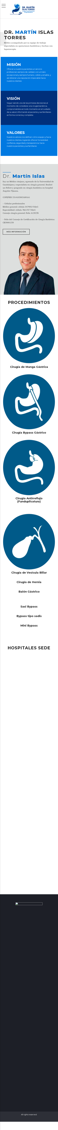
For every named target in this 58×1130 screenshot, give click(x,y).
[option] (29, 39)
